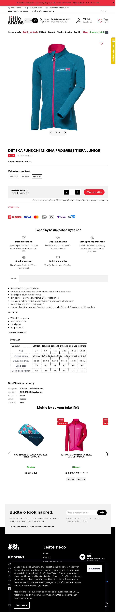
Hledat (34, 20)
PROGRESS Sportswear (30, 392)
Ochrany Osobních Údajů (49, 594)
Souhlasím (93, 568)
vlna (21, 402)
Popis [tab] (12, 279)
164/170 (80, 479)
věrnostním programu (97, 200)
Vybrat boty (77, 3)
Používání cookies (22, 598)
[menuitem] (13, 32)
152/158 (69, 479)
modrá (22, 399)
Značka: (23, 155)
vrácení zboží (22, 268)
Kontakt (45, 557)
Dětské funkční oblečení (30, 388)
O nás (45, 553)
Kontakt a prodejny (17, 11)
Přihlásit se (101, 512)
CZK (101, 11)
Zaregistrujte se (39, 200)
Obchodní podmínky (51, 562)
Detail (28, 448)
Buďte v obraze (8, 588)
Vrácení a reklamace (42, 11)
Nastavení (20, 605)
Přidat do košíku (93, 192)
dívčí (21, 395)
